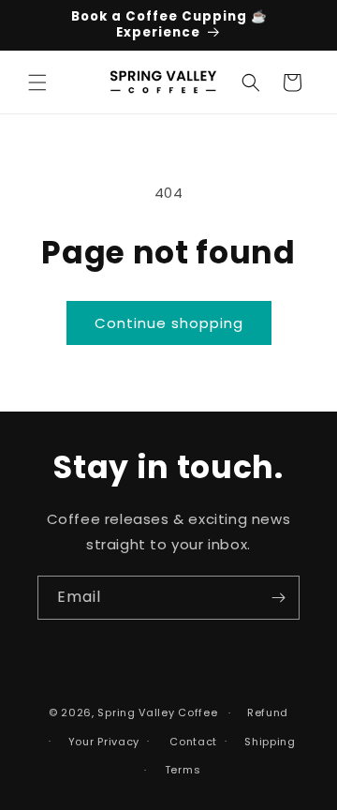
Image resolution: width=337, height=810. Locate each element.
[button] (37, 82)
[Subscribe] (278, 598)
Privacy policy (99, 742)
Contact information (187, 742)
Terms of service (177, 770)
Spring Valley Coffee (157, 712)
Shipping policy (265, 742)
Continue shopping (169, 323)
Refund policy (263, 713)
